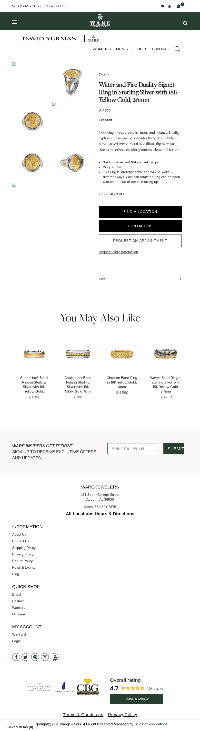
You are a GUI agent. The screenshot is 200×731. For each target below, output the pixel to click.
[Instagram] (45, 657)
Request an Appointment (140, 240)
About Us (19, 534)
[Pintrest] (35, 657)
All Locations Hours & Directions (100, 513)
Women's (102, 49)
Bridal (16, 594)
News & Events (23, 567)
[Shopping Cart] (178, 6)
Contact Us (140, 226)
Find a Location (140, 211)
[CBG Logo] (88, 687)
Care (102, 279)
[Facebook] (16, 657)
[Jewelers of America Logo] (63, 687)
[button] (185, 23)
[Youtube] (55, 657)
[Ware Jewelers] (100, 20)
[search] (175, 50)
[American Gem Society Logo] (39, 687)
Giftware (18, 614)
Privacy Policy (22, 554)
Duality (104, 74)
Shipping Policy (24, 548)
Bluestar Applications (151, 724)
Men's (122, 49)
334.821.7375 (105, 507)
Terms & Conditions (83, 714)
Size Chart (105, 120)
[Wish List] (162, 6)
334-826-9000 (54, 6)
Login (16, 641)
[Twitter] (25, 657)
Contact (161, 49)
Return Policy (22, 561)
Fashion (18, 601)
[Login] (169, 6)
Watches (18, 607)
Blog (15, 574)
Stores (139, 49)
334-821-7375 (28, 6)
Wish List (19, 634)
